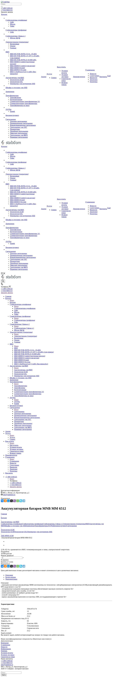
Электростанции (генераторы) (25, 336)
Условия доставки (7, 655)
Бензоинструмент (60, 526)
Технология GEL (20, 532)
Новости (4, 647)
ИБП (16, 348)
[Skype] (20, 500)
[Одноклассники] (5, 500)
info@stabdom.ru (9, 495)
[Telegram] (24, 500)
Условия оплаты (7, 653)
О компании (14, 461)
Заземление (30, 526)
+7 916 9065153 (6, 10)
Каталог (13, 302)
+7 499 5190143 (6, 8)
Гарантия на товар (8, 657)
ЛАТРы (17, 402)
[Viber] (14, 500)
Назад (12, 300)
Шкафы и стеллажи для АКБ (15, 526)
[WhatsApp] (17, 500)
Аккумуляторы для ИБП (23, 370)
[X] (11, 500)
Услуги (12, 437)
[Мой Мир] (8, 500)
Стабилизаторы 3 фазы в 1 (24, 328)
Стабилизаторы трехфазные (24, 320)
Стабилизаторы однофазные (24, 308)
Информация (6, 649)
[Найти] (2, 6)
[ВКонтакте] (2, 500)
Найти (4, 675)
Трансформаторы (20, 386)
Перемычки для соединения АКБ (39, 532)
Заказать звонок (7, 293)
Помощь (4, 651)
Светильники (19, 411)
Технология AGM (7, 532)
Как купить (14, 445)
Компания (4, 643)
